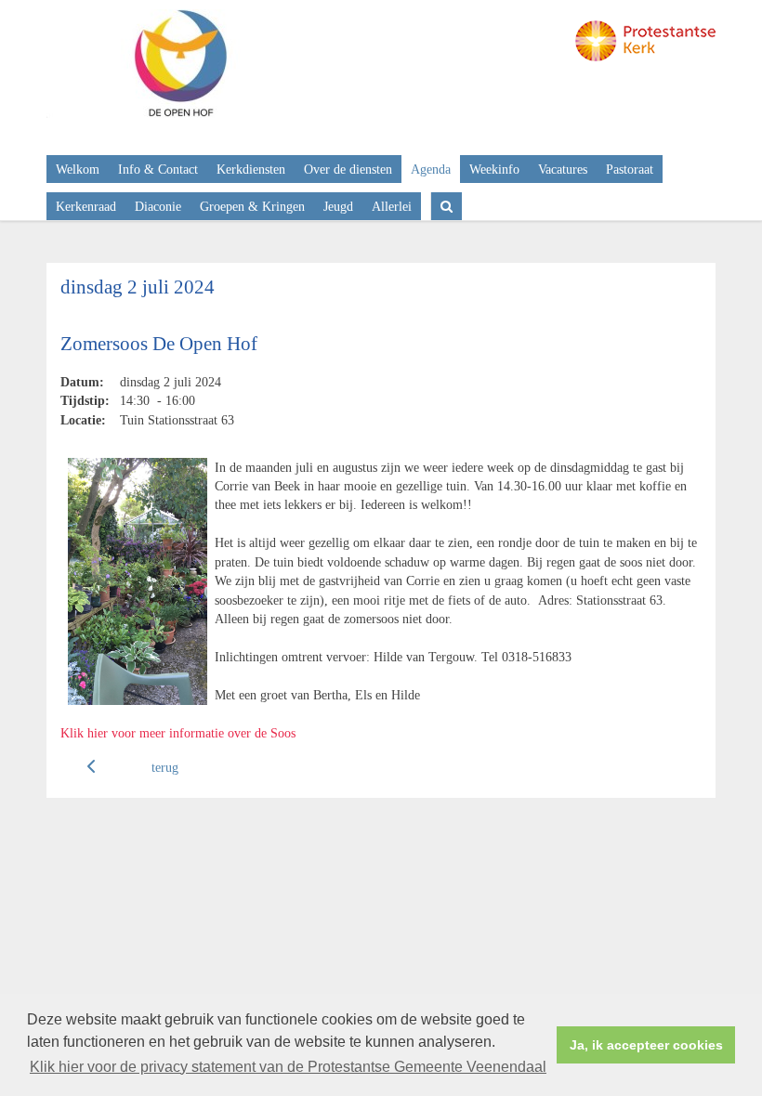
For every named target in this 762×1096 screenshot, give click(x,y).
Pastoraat (629, 169)
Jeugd (338, 206)
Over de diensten (348, 169)
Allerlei (392, 206)
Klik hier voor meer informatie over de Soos (178, 732)
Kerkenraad (86, 206)
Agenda (431, 169)
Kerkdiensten (251, 169)
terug (164, 767)
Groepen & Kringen (252, 206)
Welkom (77, 169)
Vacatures (562, 169)
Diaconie (158, 206)
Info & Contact (158, 169)
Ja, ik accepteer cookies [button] (646, 1044)
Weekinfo (494, 169)
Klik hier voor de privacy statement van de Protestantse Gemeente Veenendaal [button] (288, 1067)
